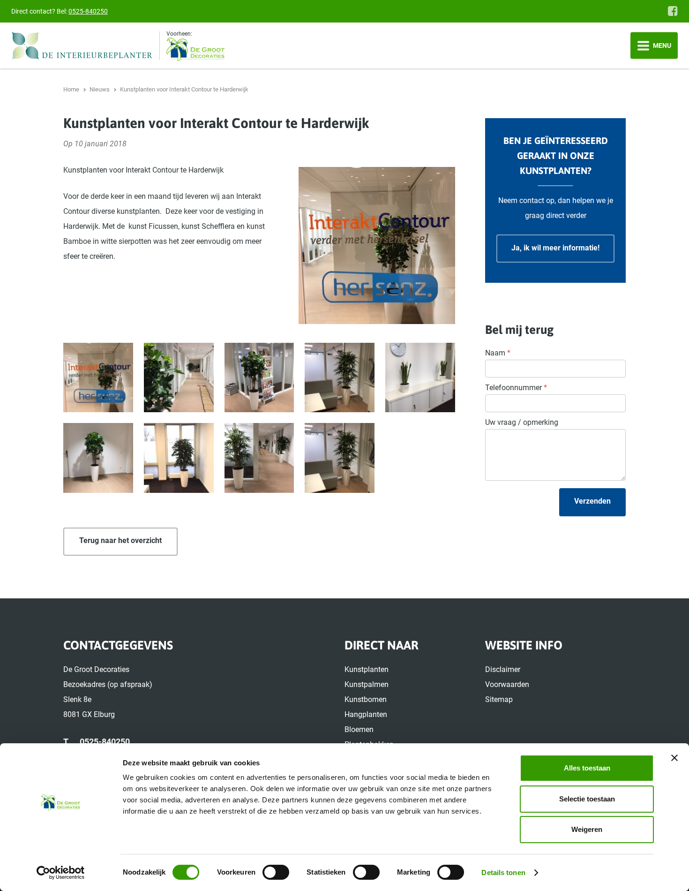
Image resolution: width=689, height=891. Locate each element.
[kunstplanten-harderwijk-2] (98, 378)
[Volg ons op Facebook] (673, 10)
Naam (497, 352)
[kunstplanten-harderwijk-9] (179, 458)
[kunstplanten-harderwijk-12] (339, 458)
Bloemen (359, 729)
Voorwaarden (507, 684)
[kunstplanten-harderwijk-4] (259, 378)
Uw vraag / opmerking (521, 422)
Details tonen (503, 872)
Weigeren (586, 829)
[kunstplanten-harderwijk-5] (339, 378)
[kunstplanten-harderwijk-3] (179, 378)
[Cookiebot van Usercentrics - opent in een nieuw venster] (61, 873)
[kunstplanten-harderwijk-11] (259, 458)
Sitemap (499, 699)
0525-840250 (88, 11)
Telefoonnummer (516, 387)
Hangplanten (365, 714)
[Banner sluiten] (674, 758)
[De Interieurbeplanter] (85, 45)
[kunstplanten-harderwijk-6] (420, 378)
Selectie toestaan (587, 799)
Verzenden (592, 501)
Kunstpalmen (366, 684)
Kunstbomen (365, 699)
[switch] (275, 872)
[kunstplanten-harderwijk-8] (98, 458)
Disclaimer (502, 669)
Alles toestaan (587, 768)
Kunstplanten (366, 669)
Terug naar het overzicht (120, 540)
